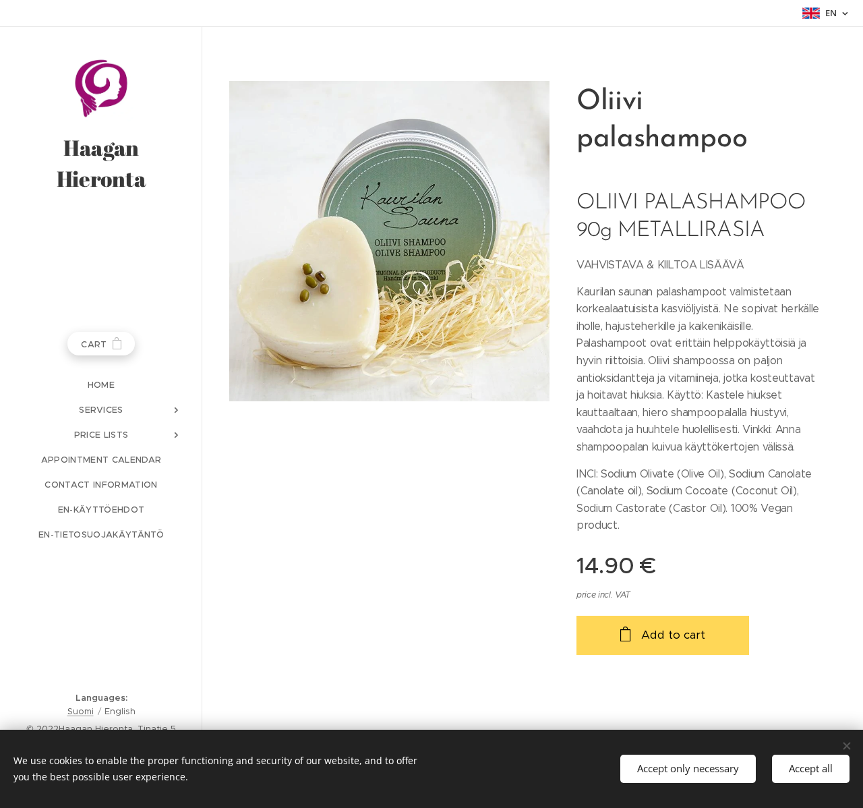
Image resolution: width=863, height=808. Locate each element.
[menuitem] (101, 385)
